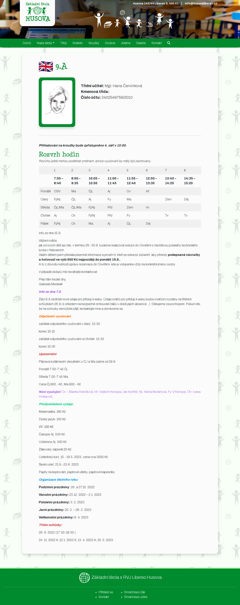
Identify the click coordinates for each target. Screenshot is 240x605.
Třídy (63, 43)
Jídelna (125, 43)
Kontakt (156, 43)
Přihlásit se (106, 592)
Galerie (141, 43)
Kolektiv (78, 43)
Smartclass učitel (135, 597)
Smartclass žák (134, 592)
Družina (110, 43)
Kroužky (94, 43)
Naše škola (44, 43)
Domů (27, 43)
